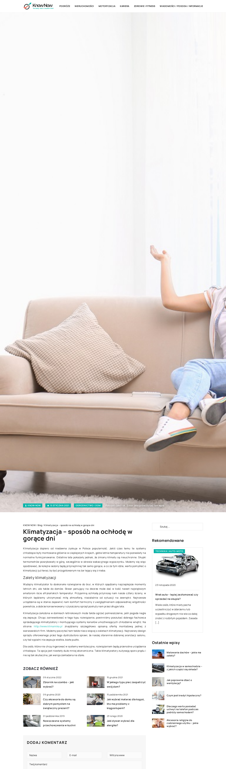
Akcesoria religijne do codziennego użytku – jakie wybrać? (182, 723)
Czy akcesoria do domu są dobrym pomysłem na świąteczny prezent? (59, 704)
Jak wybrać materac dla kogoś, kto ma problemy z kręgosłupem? (126, 704)
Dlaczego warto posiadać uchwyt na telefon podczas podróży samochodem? (182, 709)
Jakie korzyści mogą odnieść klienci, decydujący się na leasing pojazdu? (176, 599)
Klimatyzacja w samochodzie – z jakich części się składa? (184, 668)
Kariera (124, 6)
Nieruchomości (84, 6)
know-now (34, 505)
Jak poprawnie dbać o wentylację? (179, 682)
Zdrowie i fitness (144, 6)
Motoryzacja (107, 6)
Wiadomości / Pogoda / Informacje (181, 6)
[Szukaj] (155, 526)
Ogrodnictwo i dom (88, 505)
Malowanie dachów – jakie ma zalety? (184, 654)
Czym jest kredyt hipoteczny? (184, 695)
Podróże (64, 6)
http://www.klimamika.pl (48, 626)
